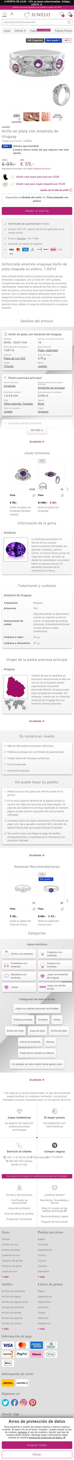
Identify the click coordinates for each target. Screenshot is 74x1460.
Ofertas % (20, 31)
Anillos (57, 1019)
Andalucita (44, 1323)
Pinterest (32, 1402)
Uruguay (43, 412)
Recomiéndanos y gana (54, 1216)
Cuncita (42, 1266)
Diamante (43, 1271)
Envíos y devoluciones (19, 1195)
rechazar (22, 1432)
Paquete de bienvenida (54, 1222)
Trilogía (8, 366)
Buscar (69, 22)
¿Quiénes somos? (54, 1195)
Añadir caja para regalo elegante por (40, 184)
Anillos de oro (10, 1244)
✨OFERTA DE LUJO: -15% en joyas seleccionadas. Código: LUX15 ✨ (37, 3)
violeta (8, 412)
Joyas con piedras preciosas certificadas (37, 1008)
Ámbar (42, 1313)
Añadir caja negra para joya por (37, 177)
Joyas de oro (9, 1271)
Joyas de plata (37, 1031)
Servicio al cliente (19, 1152)
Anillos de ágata (11, 1296)
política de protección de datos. (46, 1437)
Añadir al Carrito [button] (37, 211)
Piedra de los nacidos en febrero (37, 1053)
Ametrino (43, 1318)
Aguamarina (45, 1296)
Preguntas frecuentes (19, 1219)
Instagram (23, 1402)
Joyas (7, 31)
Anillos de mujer (15, 1031)
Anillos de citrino (12, 1323)
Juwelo (42, 366)
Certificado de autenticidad (19, 1202)
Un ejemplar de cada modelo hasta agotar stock (37, 1064)
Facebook (14, 1402)
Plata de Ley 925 (14, 359)
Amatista (9, 386)
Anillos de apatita (12, 1318)
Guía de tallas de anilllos (19, 1214)
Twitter (5, 1402)
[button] (4, 14)
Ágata (41, 1239)
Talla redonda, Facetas (18, 404)
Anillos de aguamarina (15, 1302)
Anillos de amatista (13, 1307)
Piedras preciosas (22, 1019)
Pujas (40, 31)
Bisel (41, 404)
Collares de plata (12, 1266)
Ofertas (50, 1042)
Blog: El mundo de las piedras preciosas (54, 1210)
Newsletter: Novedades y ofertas (54, 1202)
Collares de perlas (12, 1261)
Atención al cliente (19, 1208)
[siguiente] (67, 489)
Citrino (42, 1255)
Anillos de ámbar (12, 1313)
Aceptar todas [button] (37, 1445)
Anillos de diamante (13, 1291)
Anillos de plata (59, 1031)
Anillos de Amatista (30, 1042)
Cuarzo (42, 1261)
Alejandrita (44, 1302)
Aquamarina (45, 1250)
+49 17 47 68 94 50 (18, 1157)
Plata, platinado (48, 350)
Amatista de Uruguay (51, 388)
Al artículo (35, 442)
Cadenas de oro (11, 1255)
